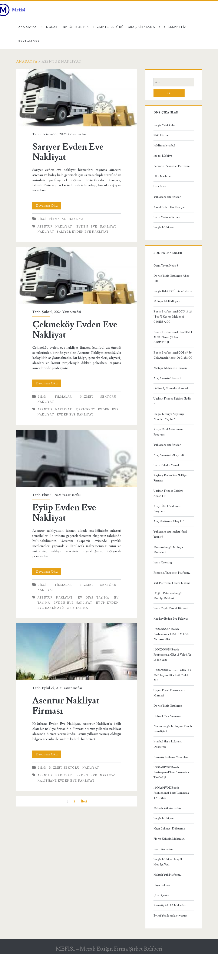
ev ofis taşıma (93, 597)
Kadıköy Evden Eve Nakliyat (170, 618)
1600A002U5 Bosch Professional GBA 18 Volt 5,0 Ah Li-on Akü (171, 634)
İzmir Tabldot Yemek (166, 465)
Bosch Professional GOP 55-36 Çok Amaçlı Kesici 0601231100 (172, 355)
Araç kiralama (141, 27)
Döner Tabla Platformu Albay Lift (171, 278)
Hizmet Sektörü (108, 27)
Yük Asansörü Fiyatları (167, 197)
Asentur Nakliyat (54, 226)
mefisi (81, 134)
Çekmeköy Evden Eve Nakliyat (76, 275)
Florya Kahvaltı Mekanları (169, 839)
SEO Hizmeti (161, 135)
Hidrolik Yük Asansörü (167, 716)
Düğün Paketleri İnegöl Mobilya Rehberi (167, 596)
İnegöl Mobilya (162, 156)
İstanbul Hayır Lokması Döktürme (167, 744)
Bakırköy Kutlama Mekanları (170, 757)
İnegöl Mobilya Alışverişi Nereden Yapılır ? (168, 416)
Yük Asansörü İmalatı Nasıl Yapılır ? (170, 534)
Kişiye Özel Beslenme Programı (167, 508)
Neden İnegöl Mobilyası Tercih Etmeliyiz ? (172, 729)
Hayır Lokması (162, 885)
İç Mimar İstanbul (164, 145)
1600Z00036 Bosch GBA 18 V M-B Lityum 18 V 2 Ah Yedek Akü (172, 675)
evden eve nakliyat (96, 226)
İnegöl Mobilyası (163, 227)
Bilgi (42, 219)
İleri (84, 801)
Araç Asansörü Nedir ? (167, 378)
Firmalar (49, 27)
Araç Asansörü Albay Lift (168, 455)
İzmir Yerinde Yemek (166, 217)
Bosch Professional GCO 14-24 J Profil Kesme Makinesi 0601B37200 (172, 317)
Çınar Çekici (161, 895)
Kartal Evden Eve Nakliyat (169, 207)
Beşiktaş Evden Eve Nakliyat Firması (170, 478)
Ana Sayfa (27, 27)
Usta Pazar (159, 186)
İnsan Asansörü (163, 849)
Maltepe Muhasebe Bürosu (170, 368)
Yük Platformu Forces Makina (171, 583)
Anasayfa (26, 61)
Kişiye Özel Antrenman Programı (168, 432)
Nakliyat (77, 219)
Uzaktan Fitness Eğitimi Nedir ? (172, 401)
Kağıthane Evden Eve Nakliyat (66, 780)
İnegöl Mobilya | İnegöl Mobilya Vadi (167, 862)
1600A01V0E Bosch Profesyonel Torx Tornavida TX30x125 (171, 793)
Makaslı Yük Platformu (167, 875)
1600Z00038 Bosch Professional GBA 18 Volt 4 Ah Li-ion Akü (172, 655)
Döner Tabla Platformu (167, 706)
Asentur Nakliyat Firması (76, 651)
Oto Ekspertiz (172, 27)
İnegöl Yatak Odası (164, 125)
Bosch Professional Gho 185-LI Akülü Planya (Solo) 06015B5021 (172, 337)
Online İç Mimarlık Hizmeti (170, 388)
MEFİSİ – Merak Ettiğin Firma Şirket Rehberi (109, 949)
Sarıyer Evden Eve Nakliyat (76, 97)
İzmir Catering (162, 562)
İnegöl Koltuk (75, 27)
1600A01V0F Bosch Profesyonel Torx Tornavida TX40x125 (171, 772)
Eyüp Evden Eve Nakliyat (76, 458)
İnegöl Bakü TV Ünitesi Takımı (172, 291)
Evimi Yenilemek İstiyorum (170, 915)
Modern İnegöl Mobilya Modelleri (168, 550)
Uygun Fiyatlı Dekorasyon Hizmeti (169, 693)
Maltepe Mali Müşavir (166, 301)
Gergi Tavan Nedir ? (165, 265)
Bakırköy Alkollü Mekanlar (169, 905)
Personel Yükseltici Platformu (171, 166)
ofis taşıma (77, 608)
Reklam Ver (29, 41)
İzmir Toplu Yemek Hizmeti (170, 608)
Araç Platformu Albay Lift (169, 521)
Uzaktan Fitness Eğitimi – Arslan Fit (169, 493)
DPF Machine (162, 176)
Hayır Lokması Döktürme (169, 828)
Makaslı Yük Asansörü (167, 808)
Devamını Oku (48, 206)
